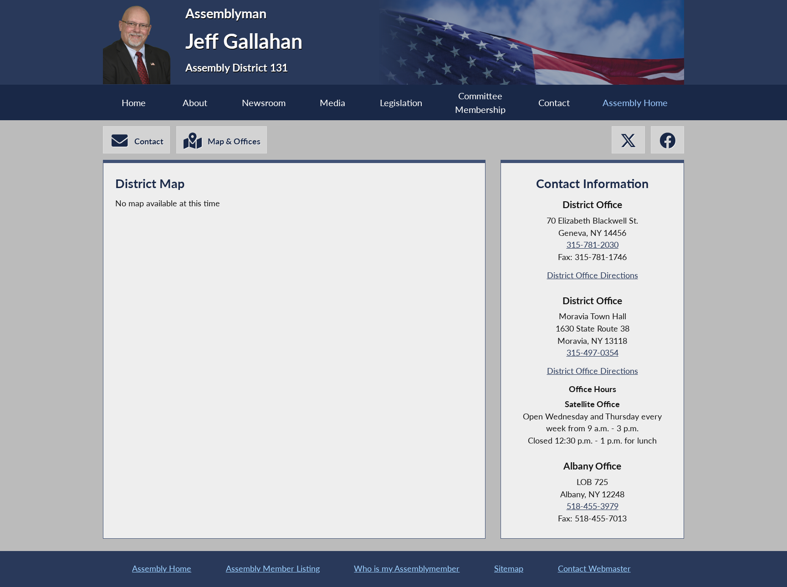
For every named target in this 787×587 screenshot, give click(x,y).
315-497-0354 (592, 352)
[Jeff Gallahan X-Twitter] (628, 140)
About (195, 102)
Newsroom (264, 102)
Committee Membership (480, 102)
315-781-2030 (592, 245)
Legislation (401, 102)
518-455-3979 (592, 506)
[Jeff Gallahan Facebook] (667, 140)
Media (332, 102)
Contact (554, 102)
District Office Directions (592, 275)
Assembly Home (635, 102)
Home (134, 102)
